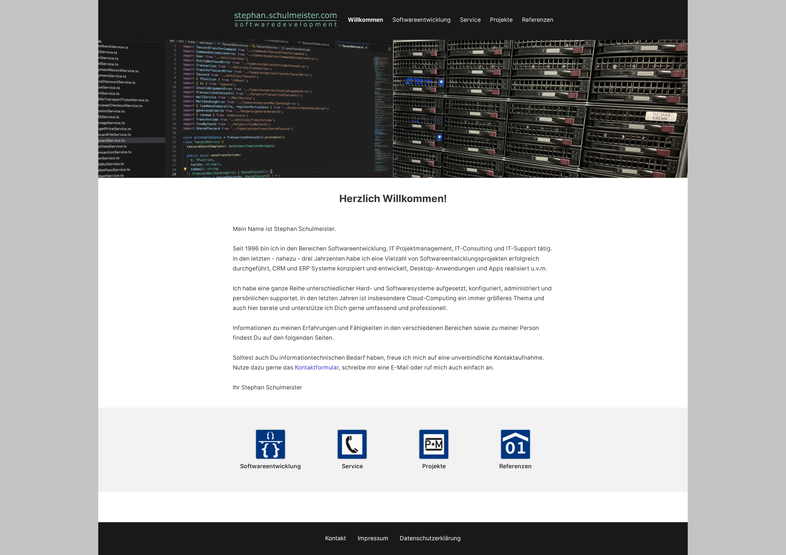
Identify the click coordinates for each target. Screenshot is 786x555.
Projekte (501, 19)
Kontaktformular (317, 367)
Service (470, 19)
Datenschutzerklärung (430, 538)
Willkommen (365, 19)
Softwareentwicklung (421, 19)
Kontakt (335, 538)
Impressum (373, 538)
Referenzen (537, 19)
